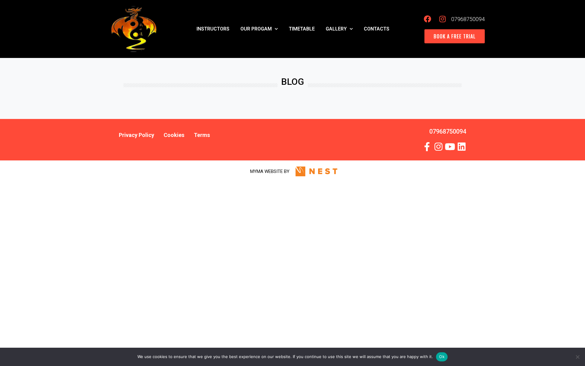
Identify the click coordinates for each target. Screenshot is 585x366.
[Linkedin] (461, 146)
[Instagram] (438, 146)
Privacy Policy (136, 135)
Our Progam (256, 29)
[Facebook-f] (426, 146)
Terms (202, 135)
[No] (577, 357)
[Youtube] (450, 146)
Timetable (302, 29)
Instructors (213, 29)
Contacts (376, 29)
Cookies (174, 135)
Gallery (336, 29)
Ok (442, 356)
